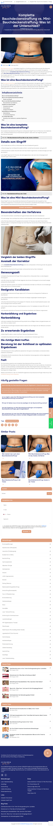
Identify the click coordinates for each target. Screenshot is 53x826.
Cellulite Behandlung (7, 647)
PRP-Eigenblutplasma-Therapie (9, 622)
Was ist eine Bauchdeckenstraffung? (10, 95)
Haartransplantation (7, 562)
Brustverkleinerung (6, 597)
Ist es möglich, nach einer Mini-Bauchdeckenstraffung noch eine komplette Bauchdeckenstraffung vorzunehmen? (23, 397)
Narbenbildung (6, 113)
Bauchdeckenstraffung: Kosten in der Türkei (39, 481)
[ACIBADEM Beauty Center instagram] (5, 775)
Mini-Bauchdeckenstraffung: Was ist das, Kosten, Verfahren (39, 455)
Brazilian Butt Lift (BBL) (8, 554)
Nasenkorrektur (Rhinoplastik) (9, 547)
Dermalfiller (5, 608)
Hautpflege (5, 654)
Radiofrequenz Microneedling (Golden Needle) (13, 629)
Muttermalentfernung (7, 644)
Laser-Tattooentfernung (8, 612)
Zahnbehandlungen (6, 601)
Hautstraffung (5, 651)
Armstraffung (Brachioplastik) (9, 590)
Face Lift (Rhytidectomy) (8, 594)
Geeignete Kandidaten (8, 109)
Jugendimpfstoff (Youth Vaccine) (10, 633)
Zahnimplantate (6, 569)
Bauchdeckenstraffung (8, 83)
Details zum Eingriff (7, 99)
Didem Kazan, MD (31, 793)
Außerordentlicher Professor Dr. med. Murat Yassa (39, 781)
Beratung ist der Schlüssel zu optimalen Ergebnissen (15, 118)
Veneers (4, 572)
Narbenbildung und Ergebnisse (9, 111)
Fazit (3, 120)
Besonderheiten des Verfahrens (10, 102)
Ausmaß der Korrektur (8, 106)
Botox (3, 604)
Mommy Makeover (6, 583)
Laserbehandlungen (7, 619)
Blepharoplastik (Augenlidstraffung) (10, 587)
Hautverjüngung (6, 637)
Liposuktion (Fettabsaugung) (9, 551)
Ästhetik (4, 579)
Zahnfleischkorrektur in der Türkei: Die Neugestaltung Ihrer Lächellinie (18, 806)
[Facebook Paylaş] (2, 425)
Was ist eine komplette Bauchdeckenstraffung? (12, 97)
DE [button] (3, 2)
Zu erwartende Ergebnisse (9, 114)
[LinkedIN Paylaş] (9, 425)
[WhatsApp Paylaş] (12, 425)
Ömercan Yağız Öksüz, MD (33, 786)
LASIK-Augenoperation (8, 576)
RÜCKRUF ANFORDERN (25, 207)
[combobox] (5, 514)
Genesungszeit (6, 107)
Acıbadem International (6, 798)
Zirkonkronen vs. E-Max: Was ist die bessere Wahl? (13, 809)
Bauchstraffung (6, 558)
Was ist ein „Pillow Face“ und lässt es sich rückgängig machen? (16, 814)
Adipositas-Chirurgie (7, 565)
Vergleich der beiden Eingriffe (8, 104)
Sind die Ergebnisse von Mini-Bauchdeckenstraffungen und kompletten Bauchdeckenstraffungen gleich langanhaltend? (22, 408)
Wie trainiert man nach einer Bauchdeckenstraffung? (11, 455)
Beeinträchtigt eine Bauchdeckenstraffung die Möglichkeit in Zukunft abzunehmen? (25, 385)
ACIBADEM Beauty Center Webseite (10, 374)
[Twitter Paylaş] (5, 425)
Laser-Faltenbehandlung (8, 658)
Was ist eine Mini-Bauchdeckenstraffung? (11, 101)
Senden (26, 531)
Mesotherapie (5, 626)
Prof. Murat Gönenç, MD (33, 784)
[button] (51, 7)
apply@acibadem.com (21, 1)
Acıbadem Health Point (6, 800)
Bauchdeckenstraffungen (7, 68)
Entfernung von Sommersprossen (10, 615)
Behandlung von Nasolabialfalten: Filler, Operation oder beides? (16, 811)
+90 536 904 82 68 (7, 1)
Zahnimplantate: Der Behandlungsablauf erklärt (12, 816)
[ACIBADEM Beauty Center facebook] (2, 775)
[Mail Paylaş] (16, 425)
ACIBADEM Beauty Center (26, 28)
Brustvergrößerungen (7, 544)
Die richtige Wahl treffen (7, 116)
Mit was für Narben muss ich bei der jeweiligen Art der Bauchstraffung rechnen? (24, 403)
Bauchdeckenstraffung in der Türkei (11, 481)
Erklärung (44, 526)
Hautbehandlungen (6, 640)
